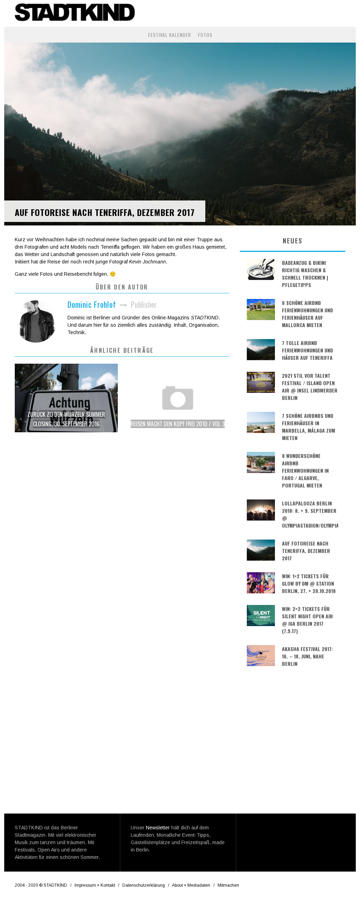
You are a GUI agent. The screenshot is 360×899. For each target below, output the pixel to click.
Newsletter (158, 827)
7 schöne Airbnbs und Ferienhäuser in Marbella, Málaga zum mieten (308, 426)
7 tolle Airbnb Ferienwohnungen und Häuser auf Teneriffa (307, 350)
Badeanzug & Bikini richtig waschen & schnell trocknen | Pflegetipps (305, 273)
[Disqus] (122, 538)
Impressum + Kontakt (95, 885)
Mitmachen (228, 885)
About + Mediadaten (191, 885)
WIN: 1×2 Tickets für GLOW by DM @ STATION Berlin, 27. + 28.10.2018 (309, 583)
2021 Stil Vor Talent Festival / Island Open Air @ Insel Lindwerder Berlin (310, 386)
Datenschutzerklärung (143, 885)
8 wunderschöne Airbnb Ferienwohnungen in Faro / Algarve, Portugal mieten (305, 470)
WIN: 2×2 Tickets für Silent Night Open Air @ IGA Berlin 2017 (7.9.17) (307, 620)
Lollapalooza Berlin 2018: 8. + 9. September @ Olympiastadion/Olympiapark (310, 514)
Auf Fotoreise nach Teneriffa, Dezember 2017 (306, 551)
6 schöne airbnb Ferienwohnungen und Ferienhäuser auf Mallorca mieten (307, 314)
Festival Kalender (169, 34)
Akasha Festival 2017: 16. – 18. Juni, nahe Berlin (307, 656)
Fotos (205, 34)
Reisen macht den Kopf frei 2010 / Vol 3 (178, 424)
